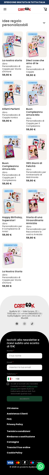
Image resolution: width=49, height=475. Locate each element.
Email (10, 362)
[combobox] (10, 379)
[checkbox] (8, 384)
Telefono (12, 374)
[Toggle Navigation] (5, 9)
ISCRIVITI (24, 398)
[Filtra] (44, 23)
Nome (10, 351)
